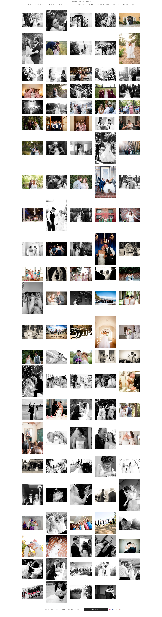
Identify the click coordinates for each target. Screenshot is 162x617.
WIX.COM (77, 609)
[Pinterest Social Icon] (119, 609)
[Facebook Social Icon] (113, 609)
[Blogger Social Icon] (116, 609)
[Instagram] (110, 609)
